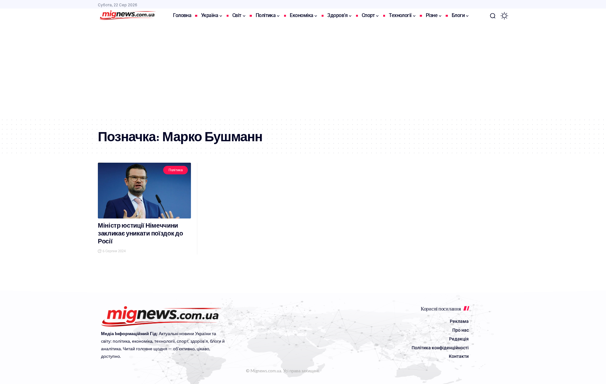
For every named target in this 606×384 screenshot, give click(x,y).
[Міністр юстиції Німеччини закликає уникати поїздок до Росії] (144, 190)
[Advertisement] (303, 70)
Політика (176, 170)
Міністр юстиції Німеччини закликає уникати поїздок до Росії (140, 233)
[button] (493, 15)
